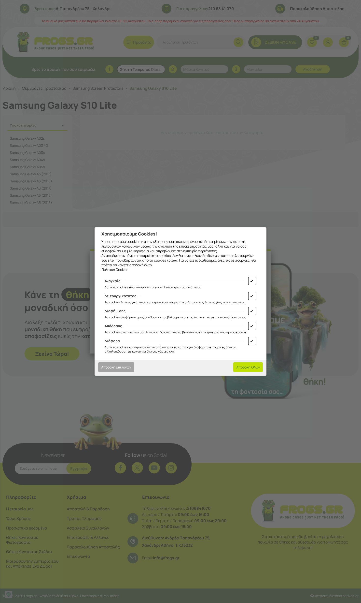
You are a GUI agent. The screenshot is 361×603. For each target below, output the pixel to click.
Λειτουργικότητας (120, 296)
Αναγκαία (113, 281)
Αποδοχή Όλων (248, 367)
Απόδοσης (113, 326)
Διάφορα (112, 340)
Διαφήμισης (115, 311)
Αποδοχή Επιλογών (116, 367)
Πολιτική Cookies (114, 269)
